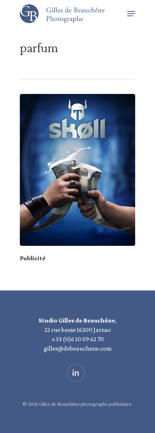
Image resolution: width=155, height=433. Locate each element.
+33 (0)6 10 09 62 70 (78, 339)
